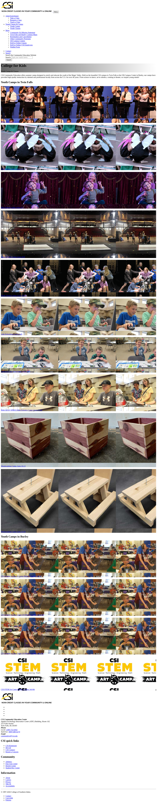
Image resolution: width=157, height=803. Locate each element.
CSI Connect (10, 750)
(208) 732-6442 (11, 730)
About (8, 778)
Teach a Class (15, 22)
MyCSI (8, 748)
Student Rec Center (13, 768)
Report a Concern (12, 752)
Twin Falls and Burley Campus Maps (23, 35)
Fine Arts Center (11, 764)
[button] (8, 53)
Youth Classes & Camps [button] (14, 24)
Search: (8, 57)
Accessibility (10, 786)
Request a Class (16, 20)
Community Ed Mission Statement (22, 33)
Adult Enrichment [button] (12, 16)
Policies (8, 800)
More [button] (7, 30)
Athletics (9, 762)
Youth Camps (15, 26)
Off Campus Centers (17, 41)
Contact (8, 796)
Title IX (8, 784)
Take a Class (14, 18)
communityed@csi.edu (9, 736)
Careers (8, 780)
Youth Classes (15, 28)
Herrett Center (11, 766)
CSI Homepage (11, 746)
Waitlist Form (15, 47)
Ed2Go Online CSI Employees (21, 45)
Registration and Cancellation (20, 37)
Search (8, 60)
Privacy (8, 782)
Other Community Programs (20, 39)
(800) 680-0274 (14, 732)
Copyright (9, 798)
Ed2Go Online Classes (18, 43)
